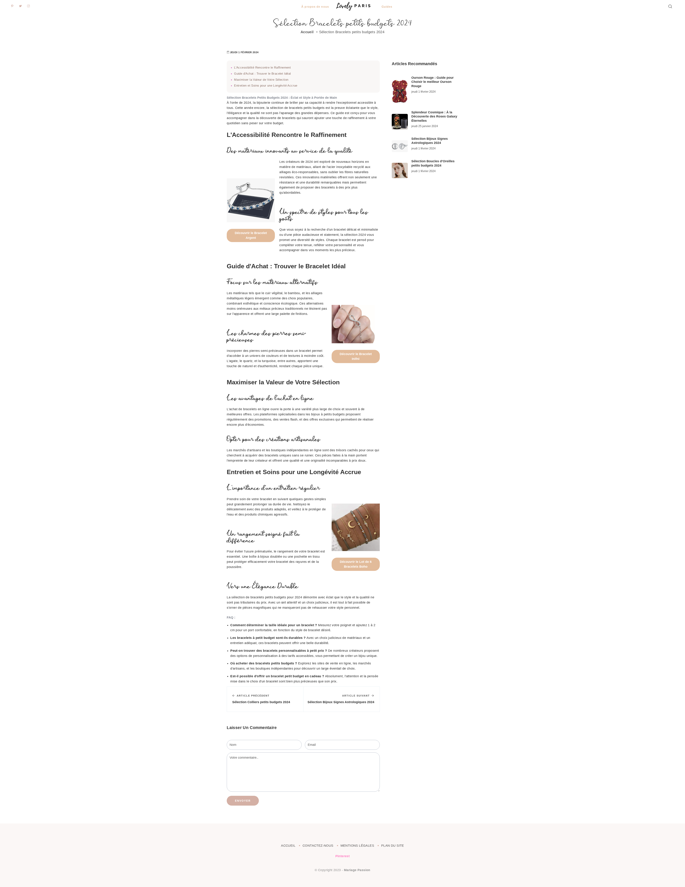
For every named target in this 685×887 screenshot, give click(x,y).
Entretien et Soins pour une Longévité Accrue (265, 85)
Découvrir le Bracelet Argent (251, 235)
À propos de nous (315, 6)
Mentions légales (357, 845)
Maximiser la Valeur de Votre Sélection (261, 79)
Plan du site (392, 845)
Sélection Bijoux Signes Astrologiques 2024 (429, 141)
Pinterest (342, 856)
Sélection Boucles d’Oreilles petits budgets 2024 (433, 163)
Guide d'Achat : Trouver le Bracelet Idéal (262, 73)
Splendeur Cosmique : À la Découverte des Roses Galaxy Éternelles (434, 116)
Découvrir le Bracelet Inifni (356, 356)
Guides (387, 6)
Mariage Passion (357, 870)
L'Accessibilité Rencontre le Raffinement (262, 67)
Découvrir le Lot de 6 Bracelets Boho (356, 564)
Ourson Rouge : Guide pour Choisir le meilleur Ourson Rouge (432, 82)
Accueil (307, 32)
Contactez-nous (318, 845)
